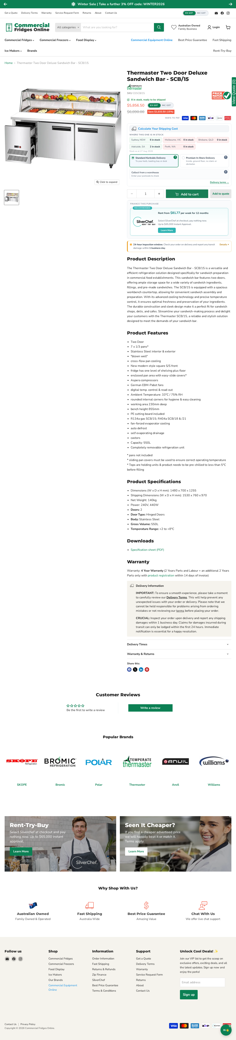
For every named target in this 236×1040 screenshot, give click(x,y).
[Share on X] (135, 669)
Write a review (150, 708)
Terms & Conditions (104, 991)
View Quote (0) (234, 91)
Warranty (46, 13)
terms (180, 611)
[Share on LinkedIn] (141, 669)
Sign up (189, 994)
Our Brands (55, 980)
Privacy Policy (27, 1024)
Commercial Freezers (54, 40)
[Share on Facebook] (129, 669)
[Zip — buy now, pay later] (210, 118)
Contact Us (111, 13)
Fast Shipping (222, 40)
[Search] (159, 27)
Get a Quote (11, 13)
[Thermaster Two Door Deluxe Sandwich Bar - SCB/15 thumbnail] (11, 197)
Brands (32, 51)
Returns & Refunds (103, 969)
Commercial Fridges (19, 40)
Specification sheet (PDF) (147, 550)
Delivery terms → (219, 182)
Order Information (103, 958)
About (98, 13)
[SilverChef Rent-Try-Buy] (219, 118)
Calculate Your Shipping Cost (158, 128)
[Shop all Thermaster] (134, 87)
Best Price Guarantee (192, 40)
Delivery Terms (29, 13)
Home (9, 63)
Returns (87, 13)
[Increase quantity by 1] (159, 193)
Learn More (167, 230)
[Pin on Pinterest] (147, 669)
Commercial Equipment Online (152, 40)
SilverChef (98, 980)
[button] (196, 13)
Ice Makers (12, 51)
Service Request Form (67, 13)
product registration (161, 575)
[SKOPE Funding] (227, 118)
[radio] (153, 160)
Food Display (85, 40)
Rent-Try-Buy (222, 51)
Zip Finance (99, 974)
